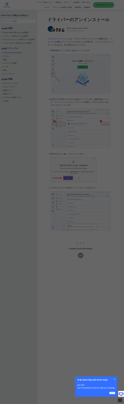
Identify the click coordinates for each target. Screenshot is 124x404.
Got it (112, 393)
